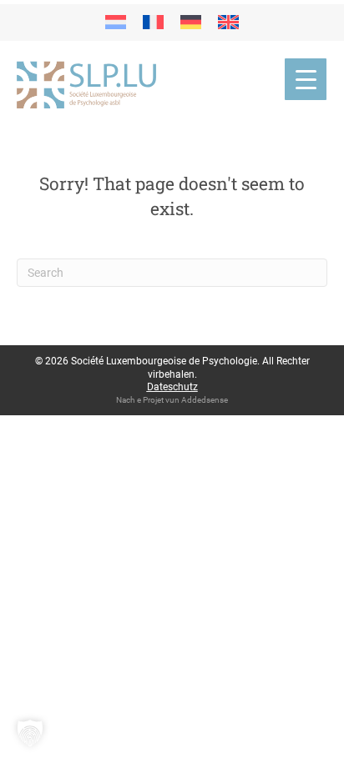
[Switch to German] (191, 22)
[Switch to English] (228, 22)
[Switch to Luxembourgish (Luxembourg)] (115, 22)
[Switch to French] (153, 22)
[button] (30, 733)
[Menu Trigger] (305, 79)
